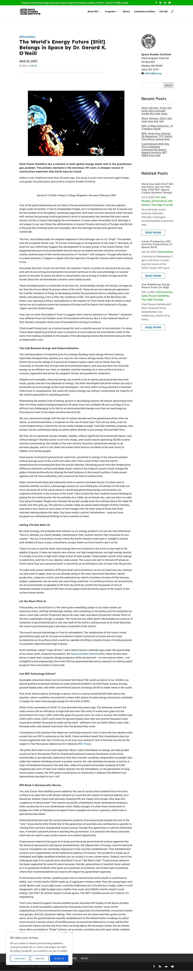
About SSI (92, 11)
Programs (110, 11)
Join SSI (163, 11)
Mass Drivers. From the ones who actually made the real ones (156, 110)
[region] (39, 949)
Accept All (59, 958)
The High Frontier (162, 204)
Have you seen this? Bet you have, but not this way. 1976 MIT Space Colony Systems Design (157, 188)
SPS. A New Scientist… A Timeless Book (157, 127)
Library (126, 11)
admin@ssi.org (152, 73)
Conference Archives (144, 11)
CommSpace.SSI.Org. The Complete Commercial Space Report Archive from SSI (155, 149)
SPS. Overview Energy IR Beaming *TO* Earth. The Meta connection (156, 136)
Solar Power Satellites (155, 295)
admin (33, 65)
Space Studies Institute (84, 653)
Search (168, 85)
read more (153, 232)
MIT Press (84, 743)
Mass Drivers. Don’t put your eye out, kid (156, 120)
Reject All (39, 958)
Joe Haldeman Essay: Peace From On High (155, 286)
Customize (20, 958)
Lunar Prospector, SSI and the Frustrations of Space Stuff (156, 244)
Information (27, 37)
